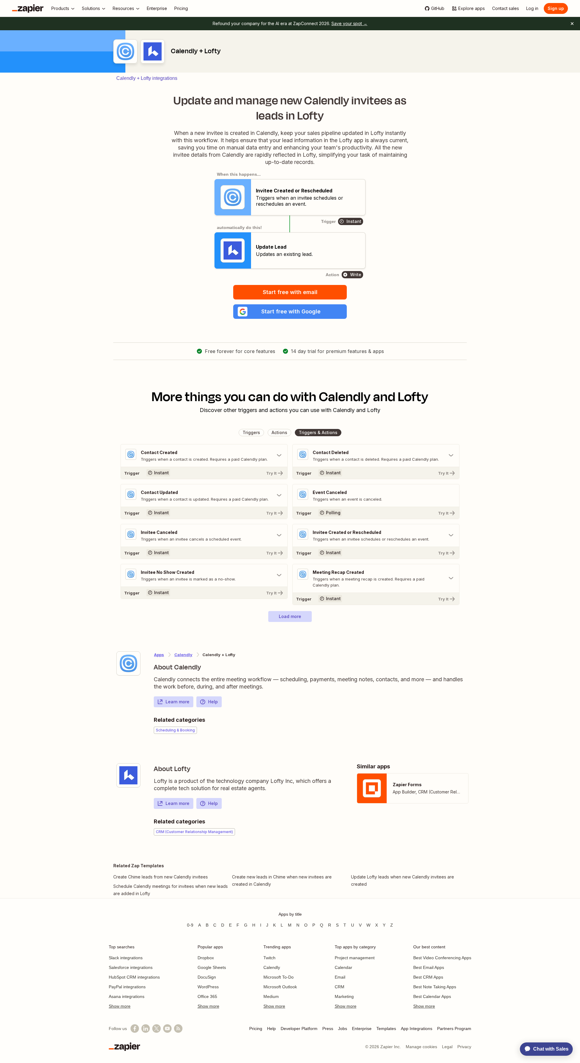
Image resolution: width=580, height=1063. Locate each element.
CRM (339, 986)
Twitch (269, 957)
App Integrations (416, 1028)
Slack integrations (126, 957)
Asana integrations (126, 996)
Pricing (255, 1028)
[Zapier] (28, 8)
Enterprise (362, 1028)
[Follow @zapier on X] (156, 1028)
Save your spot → (349, 23)
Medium (271, 996)
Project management (355, 957)
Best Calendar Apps (432, 996)
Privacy (464, 1046)
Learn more (177, 701)
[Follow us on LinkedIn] (145, 1028)
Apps (159, 654)
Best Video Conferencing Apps (442, 957)
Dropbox (206, 957)
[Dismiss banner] (572, 23)
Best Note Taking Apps (434, 986)
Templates (386, 1028)
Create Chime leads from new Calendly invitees (160, 876)
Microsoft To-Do (278, 977)
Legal (447, 1046)
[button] (290, 311)
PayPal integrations (127, 986)
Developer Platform (299, 1028)
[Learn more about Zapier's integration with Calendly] (128, 663)
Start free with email (290, 292)
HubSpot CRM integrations (134, 977)
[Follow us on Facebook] (134, 1028)
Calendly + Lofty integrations (146, 78)
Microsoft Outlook (280, 986)
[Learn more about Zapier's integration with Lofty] (128, 775)
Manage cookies (421, 1046)
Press (327, 1028)
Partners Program (454, 1028)
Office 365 (207, 996)
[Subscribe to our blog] (178, 1028)
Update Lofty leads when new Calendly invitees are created (402, 880)
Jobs (342, 1028)
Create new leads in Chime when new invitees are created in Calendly (282, 880)
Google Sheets (212, 967)
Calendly (183, 654)
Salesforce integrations (131, 967)
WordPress (208, 986)
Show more (119, 1006)
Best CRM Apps (428, 977)
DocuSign (207, 977)
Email (340, 977)
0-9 (190, 925)
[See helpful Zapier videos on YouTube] (167, 1028)
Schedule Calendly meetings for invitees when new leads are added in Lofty (170, 890)
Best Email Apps (428, 967)
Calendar (343, 967)
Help (213, 701)
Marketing (344, 996)
